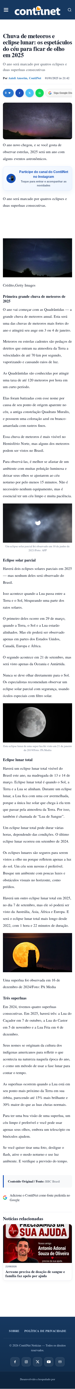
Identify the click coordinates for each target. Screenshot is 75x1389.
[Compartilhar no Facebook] (19, 93)
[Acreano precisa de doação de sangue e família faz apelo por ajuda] (37, 1243)
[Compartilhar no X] (29, 93)
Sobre (14, 1331)
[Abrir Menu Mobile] (6, 10)
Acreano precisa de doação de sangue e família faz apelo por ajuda (35, 1273)
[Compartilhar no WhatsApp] (39, 93)
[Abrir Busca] (69, 10)
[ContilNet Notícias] (37, 9)
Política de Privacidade (45, 1331)
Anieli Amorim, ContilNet (24, 78)
